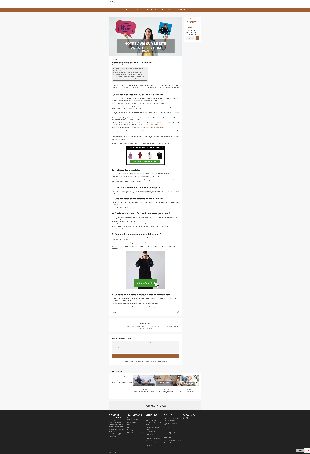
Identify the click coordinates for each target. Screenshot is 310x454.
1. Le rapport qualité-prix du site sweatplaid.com (128, 68)
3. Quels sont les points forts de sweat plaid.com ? (128, 74)
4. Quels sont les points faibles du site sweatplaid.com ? (130, 76)
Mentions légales (151, 420)
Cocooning (160, 6)
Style (188, 6)
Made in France (129, 6)
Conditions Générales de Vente (153, 424)
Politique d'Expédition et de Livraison (153, 439)
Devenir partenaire (133, 430)
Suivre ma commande (153, 418)
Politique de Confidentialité (150, 431)
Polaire (152, 6)
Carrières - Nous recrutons (135, 432)
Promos (120, 6)
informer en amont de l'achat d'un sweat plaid (149, 128)
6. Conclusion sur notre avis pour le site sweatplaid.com (130, 80)
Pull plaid (145, 6)
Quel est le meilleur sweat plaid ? (191, 22)
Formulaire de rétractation (154, 443)
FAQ (128, 425)
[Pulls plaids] (145, 165)
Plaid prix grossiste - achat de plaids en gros (135, 419)
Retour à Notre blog (155, 406)
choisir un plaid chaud (147, 307)
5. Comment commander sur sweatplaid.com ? (127, 78)
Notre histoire (131, 422)
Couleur (181, 6)
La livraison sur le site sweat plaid (122, 70)
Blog (128, 427)
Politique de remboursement (151, 435)
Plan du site (149, 445)
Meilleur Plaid (116, 452)
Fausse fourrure (171, 6)
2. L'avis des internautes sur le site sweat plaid (127, 72)
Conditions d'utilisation (153, 427)
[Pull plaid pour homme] (145, 289)
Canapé (138, 6)
